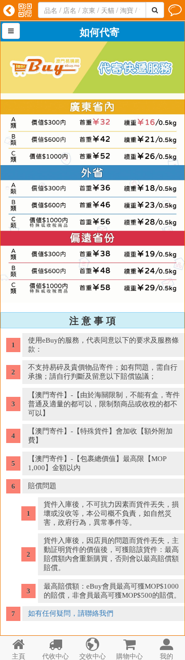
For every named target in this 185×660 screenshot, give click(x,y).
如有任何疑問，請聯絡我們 (70, 613)
